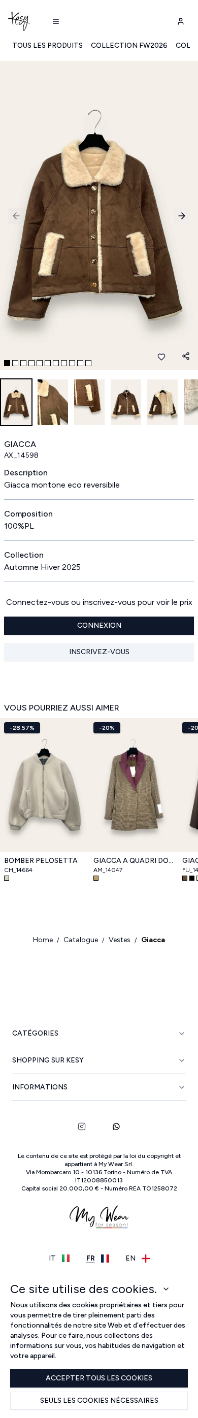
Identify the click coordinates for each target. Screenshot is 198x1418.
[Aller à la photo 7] (56, 363)
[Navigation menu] (56, 21)
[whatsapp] (116, 1126)
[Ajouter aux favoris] (161, 357)
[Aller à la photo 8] (64, 363)
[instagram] (82, 1126)
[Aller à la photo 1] (7, 363)
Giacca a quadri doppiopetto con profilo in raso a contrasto (134, 860)
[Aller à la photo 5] (40, 363)
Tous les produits (47, 45)
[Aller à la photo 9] (72, 363)
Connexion (99, 625)
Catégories (35, 1033)
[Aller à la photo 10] (80, 363)
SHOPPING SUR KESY (48, 1060)
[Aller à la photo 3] (23, 363)
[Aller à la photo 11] (88, 363)
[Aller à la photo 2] (15, 363)
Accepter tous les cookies (99, 1378)
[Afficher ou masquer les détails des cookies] (166, 1289)
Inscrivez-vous (99, 652)
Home (43, 940)
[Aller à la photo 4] (31, 363)
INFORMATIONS (40, 1087)
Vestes (119, 940)
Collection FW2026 (129, 45)
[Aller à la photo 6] (48, 363)
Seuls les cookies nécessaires (99, 1400)
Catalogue (80, 940)
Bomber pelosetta (41, 860)
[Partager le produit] (186, 356)
